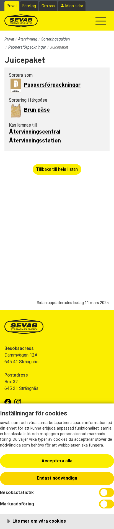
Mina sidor (74, 6)
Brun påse (37, 110)
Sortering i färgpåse (28, 100)
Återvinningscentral (34, 132)
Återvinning (27, 39)
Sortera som (21, 75)
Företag (29, 6)
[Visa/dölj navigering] (101, 21)
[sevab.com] (21, 21)
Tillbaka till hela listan (57, 169)
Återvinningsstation (35, 141)
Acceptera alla (57, 460)
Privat (12, 6)
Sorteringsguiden (55, 39)
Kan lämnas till (23, 125)
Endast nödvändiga (57, 478)
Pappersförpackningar (27, 47)
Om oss (48, 6)
